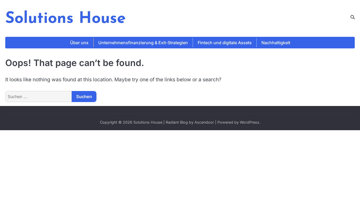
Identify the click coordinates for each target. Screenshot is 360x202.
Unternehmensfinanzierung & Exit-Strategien (143, 42)
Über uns (79, 42)
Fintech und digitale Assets (225, 42)
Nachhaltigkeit (275, 42)
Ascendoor (204, 122)
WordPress (249, 122)
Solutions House (65, 19)
